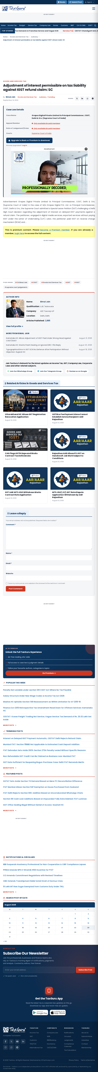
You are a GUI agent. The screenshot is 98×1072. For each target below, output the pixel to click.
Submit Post (77, 2)
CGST (35, 282)
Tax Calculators (70, 1050)
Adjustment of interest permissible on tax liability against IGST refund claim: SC (44, 87)
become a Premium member (55, 230)
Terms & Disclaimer (88, 1060)
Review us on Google (78, 371)
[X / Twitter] (11, 1041)
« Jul (5, 941)
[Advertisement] (49, 60)
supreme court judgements (16, 287)
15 (75, 923)
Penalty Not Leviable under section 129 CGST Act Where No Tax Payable (37, 690)
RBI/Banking (51, 1040)
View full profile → (14, 326)
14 (62, 923)
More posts (8, 725)
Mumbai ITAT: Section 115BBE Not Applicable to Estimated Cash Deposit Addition (41, 744)
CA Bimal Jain (22, 282)
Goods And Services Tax (52, 282)
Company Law (45, 25)
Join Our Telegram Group (51, 371)
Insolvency (51, 1044)
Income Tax (12, 25)
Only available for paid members (47, 123)
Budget (22, 25)
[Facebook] (5, 1041)
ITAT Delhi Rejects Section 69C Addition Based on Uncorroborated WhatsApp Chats (43, 793)
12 (36, 923)
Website (9, 573)
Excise (55, 25)
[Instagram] (5, 1047)
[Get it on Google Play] (40, 1012)
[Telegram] (17, 1047)
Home (3, 25)
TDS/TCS (33, 1044)
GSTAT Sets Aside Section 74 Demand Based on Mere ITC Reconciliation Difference (42, 781)
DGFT (90, 25)
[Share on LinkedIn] (82, 98)
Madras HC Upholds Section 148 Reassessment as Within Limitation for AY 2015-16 (42, 701)
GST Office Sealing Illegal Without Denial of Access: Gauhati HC (33, 805)
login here (19, 233)
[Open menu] (93, 9)
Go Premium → (49, 673)
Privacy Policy (74, 1060)
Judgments (68, 1040)
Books (62, 2)
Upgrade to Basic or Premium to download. (30, 140)
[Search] (95, 25)
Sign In (89, 2)
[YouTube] (17, 1041)
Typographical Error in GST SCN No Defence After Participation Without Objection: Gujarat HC (37, 350)
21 (62, 927)
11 (22, 923)
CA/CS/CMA (51, 1047)
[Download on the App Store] (58, 1012)
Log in (24, 145)
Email (9, 563)
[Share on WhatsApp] (87, 98)
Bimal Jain (10, 97)
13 (49, 923)
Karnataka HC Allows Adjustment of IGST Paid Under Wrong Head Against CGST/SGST (38, 339)
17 (10, 927)
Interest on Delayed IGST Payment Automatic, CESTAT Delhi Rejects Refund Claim (42, 738)
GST (72, 25)
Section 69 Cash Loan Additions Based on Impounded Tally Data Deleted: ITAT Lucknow (45, 799)
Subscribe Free (85, 970)
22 (75, 927)
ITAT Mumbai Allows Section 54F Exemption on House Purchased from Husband (41, 787)
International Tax (36, 1047)
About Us (85, 1033)
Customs (64, 25)
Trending (51, 97)
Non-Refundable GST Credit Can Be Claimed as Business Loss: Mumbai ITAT (39, 756)
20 (49, 927)
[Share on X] (77, 98)
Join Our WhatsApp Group (21, 371)
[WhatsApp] (11, 1047)
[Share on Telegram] (93, 98)
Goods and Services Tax (19, 37)
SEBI (48, 1036)
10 (10, 923)
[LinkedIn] (23, 1041)
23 (88, 927)
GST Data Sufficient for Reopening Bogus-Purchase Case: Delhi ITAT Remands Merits (43, 762)
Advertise (85, 1040)
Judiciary (34, 37)
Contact (85, 1044)
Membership (86, 1047)
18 (23, 927)
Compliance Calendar (69, 1045)
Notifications (69, 1033)
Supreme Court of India (41, 133)
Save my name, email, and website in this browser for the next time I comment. (36, 583)
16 (88, 923)
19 (36, 927)
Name (9, 553)
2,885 (47, 320)
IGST (78, 282)
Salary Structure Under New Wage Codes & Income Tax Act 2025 (33, 696)
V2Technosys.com (48, 1060)
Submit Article (87, 1036)
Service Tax (32, 25)
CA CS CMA (81, 25)
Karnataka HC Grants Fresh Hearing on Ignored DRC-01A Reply (33, 345)
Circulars (67, 1036)
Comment (11, 524)
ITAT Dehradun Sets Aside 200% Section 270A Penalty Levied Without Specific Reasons (44, 750)
